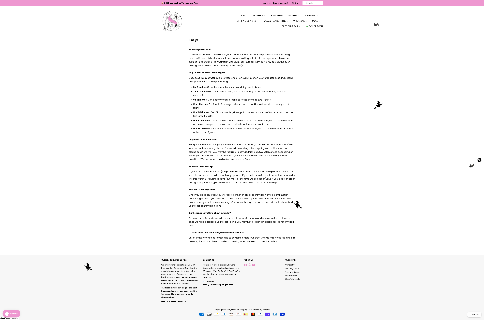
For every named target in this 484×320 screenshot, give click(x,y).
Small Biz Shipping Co (241, 310)
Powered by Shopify (260, 310)
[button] (479, 160)
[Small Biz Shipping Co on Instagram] (249, 265)
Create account (280, 3)
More (315, 20)
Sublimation (312, 15)
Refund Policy (291, 275)
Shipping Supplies (246, 20)
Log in (265, 3)
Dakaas (15, 318)
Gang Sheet (276, 15)
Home (244, 15)
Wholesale (299, 20)
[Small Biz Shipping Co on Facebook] (245, 265)
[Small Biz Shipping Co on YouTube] (253, 265)
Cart (297, 3)
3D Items (293, 15)
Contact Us (290, 265)
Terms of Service (292, 272)
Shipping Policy (292, 268)
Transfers (257, 15)
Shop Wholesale (292, 279)
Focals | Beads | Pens (275, 20)
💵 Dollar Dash (314, 26)
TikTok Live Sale (290, 26)
